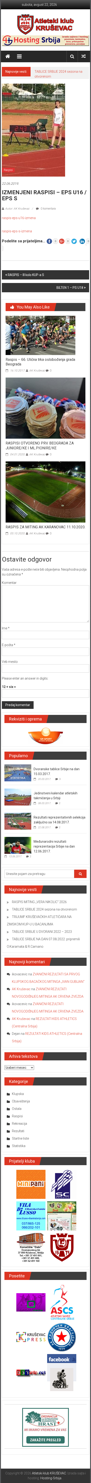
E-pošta (8, 645)
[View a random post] (83, 56)
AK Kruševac (37, 370)
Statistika (18, 1146)
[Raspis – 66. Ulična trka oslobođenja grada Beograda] (40, 335)
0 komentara (48, 208)
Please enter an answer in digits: (25, 678)
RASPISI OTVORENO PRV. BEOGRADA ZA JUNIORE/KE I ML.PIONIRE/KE (40, 445)
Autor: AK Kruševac (17, 208)
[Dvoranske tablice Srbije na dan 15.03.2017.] (17, 772)
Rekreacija (19, 1123)
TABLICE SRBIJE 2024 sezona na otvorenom (44, 909)
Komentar (9, 583)
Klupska (18, 1094)
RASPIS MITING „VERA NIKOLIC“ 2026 (39, 902)
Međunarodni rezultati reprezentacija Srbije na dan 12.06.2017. (54, 846)
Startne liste (20, 1138)
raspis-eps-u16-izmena (19, 218)
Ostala (16, 1109)
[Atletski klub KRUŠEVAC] (45, 24)
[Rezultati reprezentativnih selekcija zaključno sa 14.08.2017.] (17, 821)
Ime (6, 628)
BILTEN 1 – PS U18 (69, 287)
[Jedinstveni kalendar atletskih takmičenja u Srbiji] (17, 797)
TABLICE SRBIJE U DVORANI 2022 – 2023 (42, 932)
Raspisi (8, 170)
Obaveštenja (21, 1101)
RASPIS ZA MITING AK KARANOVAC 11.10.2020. (45, 527)
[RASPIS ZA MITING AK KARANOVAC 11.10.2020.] (46, 491)
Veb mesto (10, 662)
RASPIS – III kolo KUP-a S (26, 275)
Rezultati (18, 1131)
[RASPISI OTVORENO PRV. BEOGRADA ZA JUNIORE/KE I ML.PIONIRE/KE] (46, 408)
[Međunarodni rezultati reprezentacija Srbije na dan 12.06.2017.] (17, 845)
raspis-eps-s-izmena (17, 231)
